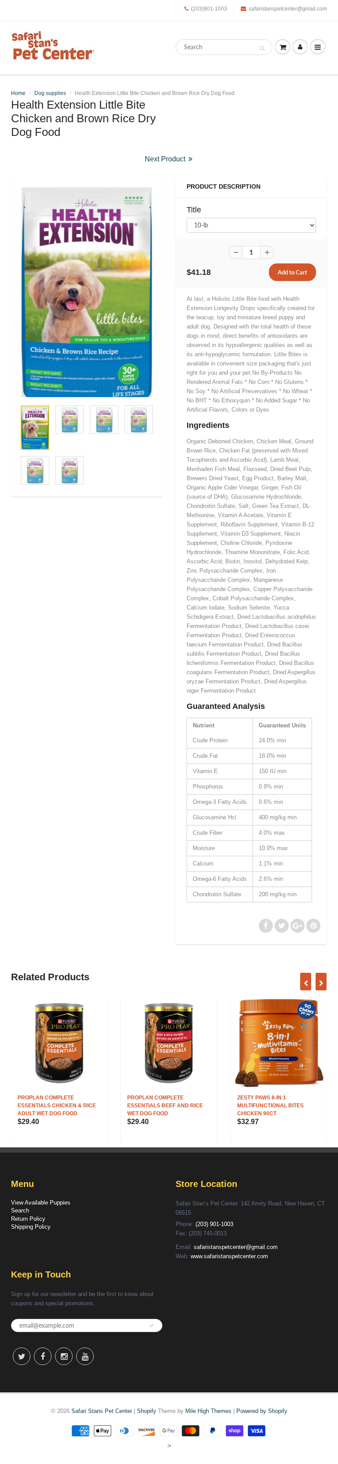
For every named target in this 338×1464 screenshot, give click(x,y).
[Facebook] (42, 1356)
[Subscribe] (151, 1325)
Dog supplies (50, 93)
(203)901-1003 (209, 9)
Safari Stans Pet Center (101, 1411)
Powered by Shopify (261, 1411)
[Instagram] (64, 1356)
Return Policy (28, 1219)
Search (20, 1210)
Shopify (146, 1411)
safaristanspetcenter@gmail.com (288, 9)
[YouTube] (85, 1356)
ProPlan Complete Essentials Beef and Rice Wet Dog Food (96, 1106)
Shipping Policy (31, 1226)
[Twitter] (21, 1356)
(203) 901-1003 (214, 1224)
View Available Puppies (40, 1202)
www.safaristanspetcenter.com (229, 1256)
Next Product (166, 159)
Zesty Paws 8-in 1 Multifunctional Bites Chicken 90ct (201, 1106)
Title (194, 209)
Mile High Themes (208, 1411)
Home (18, 93)
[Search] (262, 47)
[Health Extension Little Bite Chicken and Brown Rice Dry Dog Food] (87, 292)
